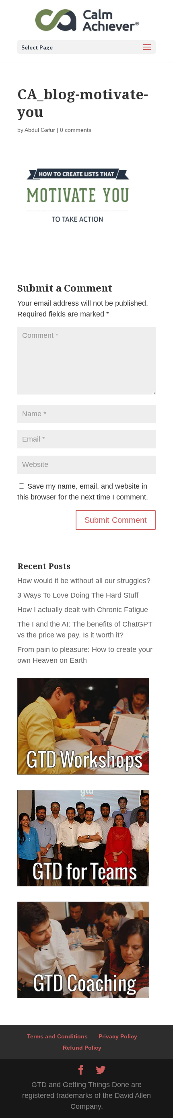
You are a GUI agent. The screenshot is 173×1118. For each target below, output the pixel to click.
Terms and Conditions (57, 1036)
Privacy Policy (118, 1036)
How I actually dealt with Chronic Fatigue (82, 610)
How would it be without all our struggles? (83, 581)
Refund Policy (82, 1047)
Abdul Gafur (40, 130)
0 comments (75, 130)
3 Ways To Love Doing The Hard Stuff (77, 595)
